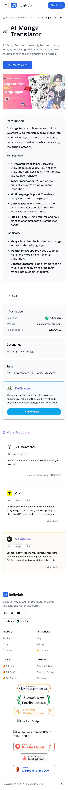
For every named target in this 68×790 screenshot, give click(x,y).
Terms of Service (46, 672)
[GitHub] (5, 613)
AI (32, 17)
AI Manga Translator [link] (52, 17)
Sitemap (41, 678)
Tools (5, 644)
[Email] (25, 613)
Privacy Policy (44, 666)
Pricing (40, 644)
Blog (39, 638)
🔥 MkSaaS (9, 672)
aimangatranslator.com (49, 324)
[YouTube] (18, 613)
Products (8, 638)
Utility (14, 351)
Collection (8, 650)
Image (30, 351)
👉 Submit (42, 650)
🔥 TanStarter (10, 678)
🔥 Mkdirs (8, 666)
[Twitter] (12, 613)
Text (22, 351)
